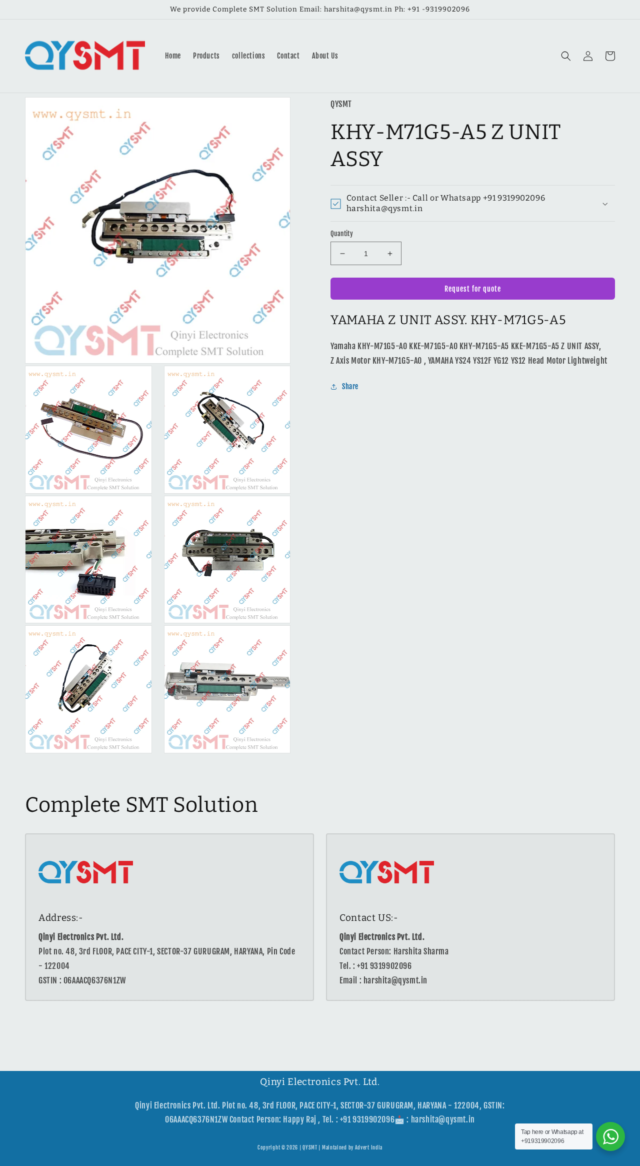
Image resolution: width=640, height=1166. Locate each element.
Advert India (368, 1147)
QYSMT (310, 1147)
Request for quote (472, 289)
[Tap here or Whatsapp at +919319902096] (610, 1136)
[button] (566, 56)
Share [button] (350, 387)
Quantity (341, 234)
